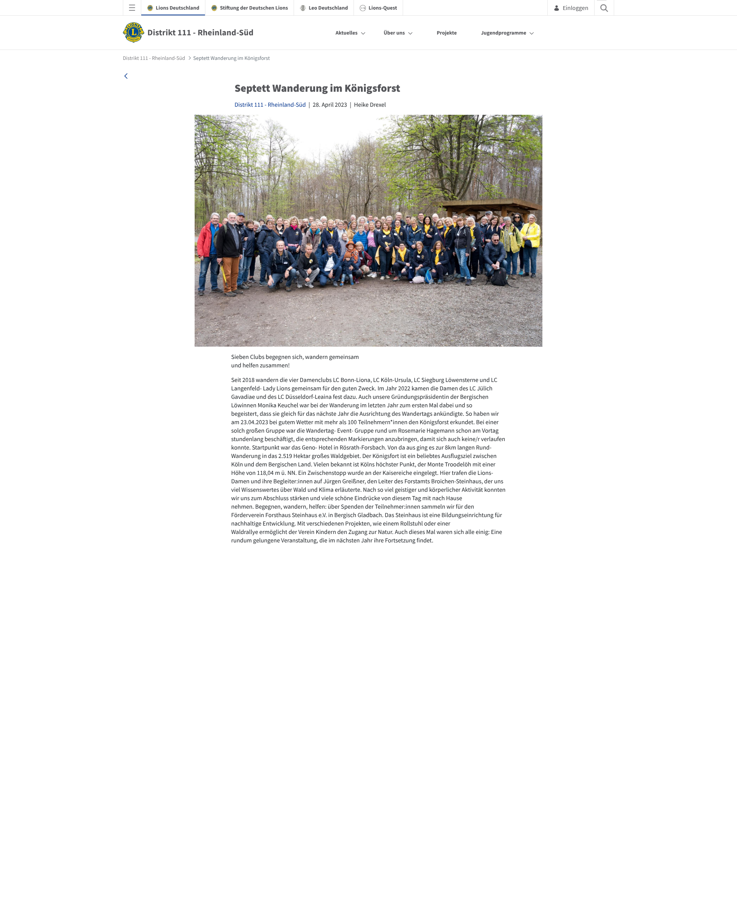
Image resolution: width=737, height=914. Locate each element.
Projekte (447, 32)
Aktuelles (346, 32)
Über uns (394, 32)
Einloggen (575, 8)
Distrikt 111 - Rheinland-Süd (270, 105)
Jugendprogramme (503, 32)
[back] (126, 76)
